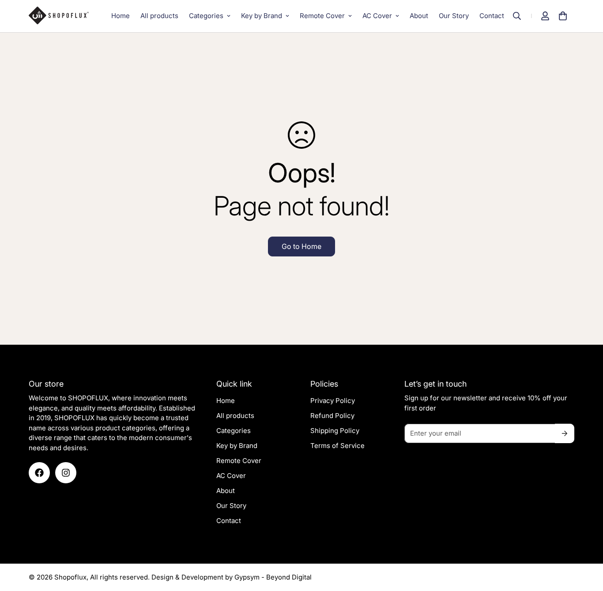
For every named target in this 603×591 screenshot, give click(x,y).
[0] (563, 16)
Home (120, 15)
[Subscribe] (564, 433)
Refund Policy (332, 415)
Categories (206, 15)
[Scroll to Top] (586, 543)
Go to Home (301, 246)
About (419, 15)
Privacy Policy (332, 400)
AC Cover (377, 15)
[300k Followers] (39, 472)
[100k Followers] (65, 472)
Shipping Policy (334, 430)
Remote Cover (322, 15)
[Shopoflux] (63, 16)
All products (159, 15)
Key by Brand (261, 15)
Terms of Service (337, 445)
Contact (491, 15)
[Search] (521, 16)
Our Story (454, 15)
